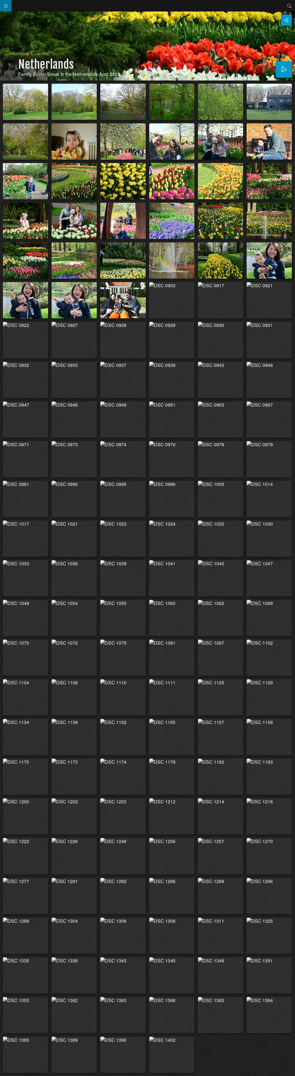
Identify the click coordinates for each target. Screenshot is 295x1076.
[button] (7, 1069)
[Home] (9, 65)
